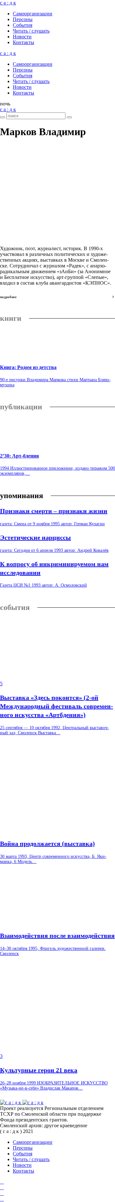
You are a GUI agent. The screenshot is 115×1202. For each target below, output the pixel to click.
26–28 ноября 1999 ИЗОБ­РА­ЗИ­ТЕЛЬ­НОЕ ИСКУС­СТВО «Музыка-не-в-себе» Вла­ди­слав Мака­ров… (54, 1085)
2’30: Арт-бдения (19, 455)
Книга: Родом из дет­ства (28, 367)
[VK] (2, 1193)
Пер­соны (23, 19)
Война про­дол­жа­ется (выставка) (47, 843)
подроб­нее (8, 297)
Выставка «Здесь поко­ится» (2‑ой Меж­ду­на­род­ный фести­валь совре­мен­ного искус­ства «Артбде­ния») (56, 706)
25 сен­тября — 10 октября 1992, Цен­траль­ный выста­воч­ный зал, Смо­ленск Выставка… (54, 730)
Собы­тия (22, 25)
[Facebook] (2, 1181)
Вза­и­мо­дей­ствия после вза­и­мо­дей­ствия (57, 935)
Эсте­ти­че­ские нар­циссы (35, 537)
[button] (5, 103)
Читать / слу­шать (31, 31)
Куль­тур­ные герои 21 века (38, 1070)
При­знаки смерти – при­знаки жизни (53, 510)
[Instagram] (2, 1187)
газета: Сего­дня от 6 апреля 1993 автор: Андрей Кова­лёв (54, 550)
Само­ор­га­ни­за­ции (32, 13)
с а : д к (8, 2)
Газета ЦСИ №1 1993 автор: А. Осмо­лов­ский (43, 585)
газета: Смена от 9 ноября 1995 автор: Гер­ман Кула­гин (52, 523)
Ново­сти (22, 36)
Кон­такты (23, 42)
